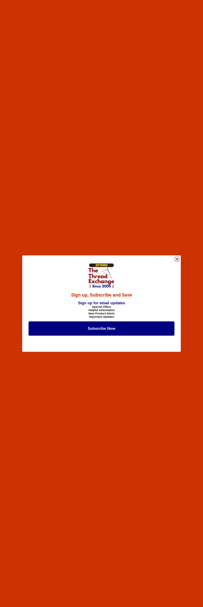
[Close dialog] (177, 259)
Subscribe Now (101, 328)
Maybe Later (101, 344)
